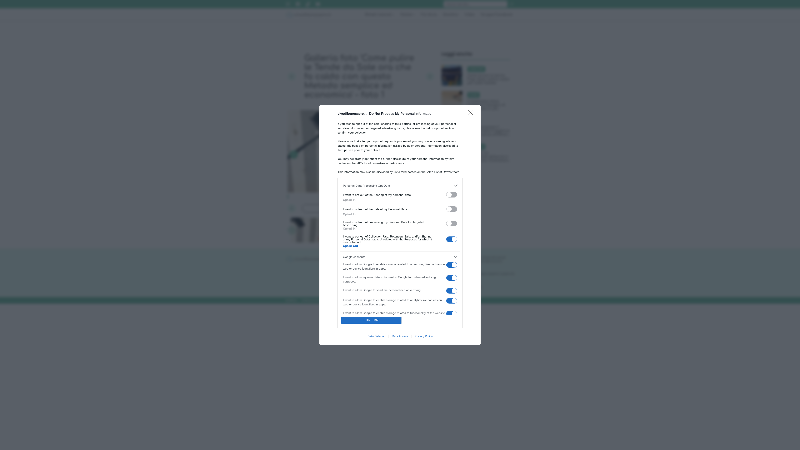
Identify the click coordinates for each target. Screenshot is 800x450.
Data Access (400, 336)
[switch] (451, 195)
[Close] (472, 114)
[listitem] (400, 185)
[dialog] (400, 225)
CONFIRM (371, 320)
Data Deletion (376, 336)
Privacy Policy (424, 336)
